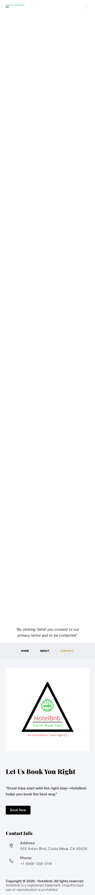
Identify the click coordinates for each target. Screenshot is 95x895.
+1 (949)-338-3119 (36, 863)
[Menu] (87, 7)
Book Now (18, 810)
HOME (25, 650)
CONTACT (67, 650)
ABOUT (44, 650)
